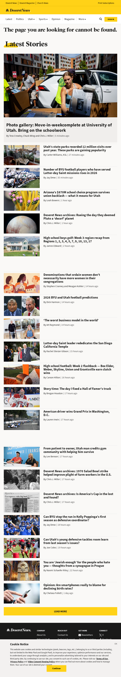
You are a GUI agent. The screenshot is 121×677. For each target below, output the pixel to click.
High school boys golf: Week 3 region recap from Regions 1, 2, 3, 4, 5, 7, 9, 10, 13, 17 (76, 239)
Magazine (69, 19)
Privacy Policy (16, 661)
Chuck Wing (29, 135)
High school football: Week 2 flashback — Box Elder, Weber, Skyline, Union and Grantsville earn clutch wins (78, 369)
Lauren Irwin (52, 419)
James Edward (53, 245)
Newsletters (87, 635)
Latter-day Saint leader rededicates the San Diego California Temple (77, 345)
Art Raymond (52, 324)
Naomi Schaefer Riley (57, 570)
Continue (56, 668)
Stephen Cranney (55, 286)
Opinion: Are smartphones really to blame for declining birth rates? (74, 587)
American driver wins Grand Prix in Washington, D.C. (76, 413)
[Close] (115, 644)
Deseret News (11, 3)
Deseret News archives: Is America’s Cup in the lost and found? (78, 496)
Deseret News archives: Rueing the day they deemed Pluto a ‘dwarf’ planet (79, 217)
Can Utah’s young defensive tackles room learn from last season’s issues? (75, 541)
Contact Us (63, 635)
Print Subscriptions (106, 3)
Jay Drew (51, 177)
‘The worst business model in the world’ (70, 320)
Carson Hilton (53, 377)
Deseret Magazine (27, 3)
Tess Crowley (15, 135)
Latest (9, 19)
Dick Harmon (53, 302)
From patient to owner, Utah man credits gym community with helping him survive (74, 450)
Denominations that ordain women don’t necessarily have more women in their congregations (71, 278)
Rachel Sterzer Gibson (57, 351)
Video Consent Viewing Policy (41, 661)
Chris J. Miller (46, 135)
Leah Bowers (52, 200)
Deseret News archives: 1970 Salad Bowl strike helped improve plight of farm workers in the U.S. (77, 473)
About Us (41, 635)
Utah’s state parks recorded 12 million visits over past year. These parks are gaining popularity (77, 148)
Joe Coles (51, 547)
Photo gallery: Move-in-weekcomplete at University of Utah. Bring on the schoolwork (59, 127)
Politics (20, 19)
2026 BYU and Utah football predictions (70, 297)
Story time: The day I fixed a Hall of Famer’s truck (77, 389)
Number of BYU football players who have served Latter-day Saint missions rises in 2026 (76, 171)
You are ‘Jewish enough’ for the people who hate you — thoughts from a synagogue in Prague (76, 564)
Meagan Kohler (76, 286)
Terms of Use (102, 658)
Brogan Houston (54, 393)
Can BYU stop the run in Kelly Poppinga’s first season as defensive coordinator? (74, 518)
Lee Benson (52, 456)
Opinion (56, 19)
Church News (42, 3)
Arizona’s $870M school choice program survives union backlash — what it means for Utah (76, 194)
